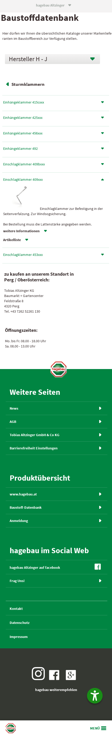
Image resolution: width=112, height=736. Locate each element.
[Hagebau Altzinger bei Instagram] (39, 678)
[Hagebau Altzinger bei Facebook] (55, 678)
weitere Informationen (21, 231)
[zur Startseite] (59, 369)
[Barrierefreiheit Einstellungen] (95, 695)
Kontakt (16, 608)
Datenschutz (19, 622)
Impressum (19, 636)
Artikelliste (12, 239)
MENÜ (95, 728)
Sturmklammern (28, 84)
